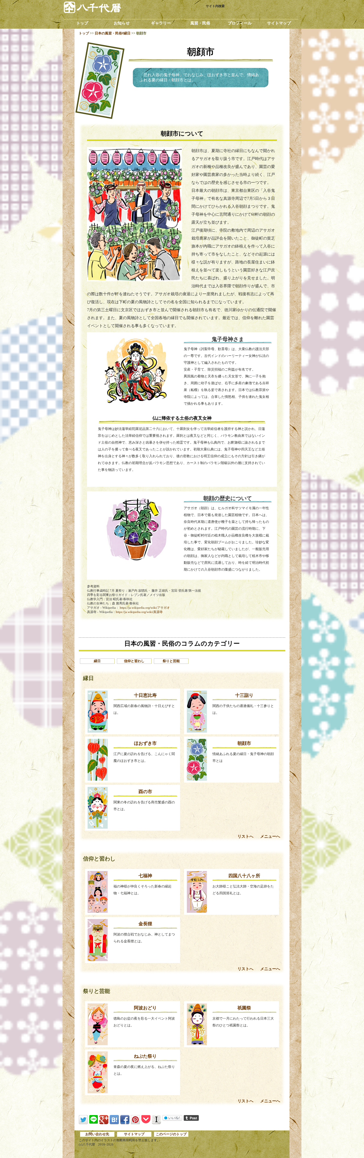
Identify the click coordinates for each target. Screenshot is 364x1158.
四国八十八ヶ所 (244, 875)
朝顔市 (244, 743)
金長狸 (145, 923)
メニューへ (270, 836)
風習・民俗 (200, 23)
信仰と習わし (134, 661)
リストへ (245, 836)
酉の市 (145, 791)
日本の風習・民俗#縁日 (113, 33)
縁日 (97, 661)
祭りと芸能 (171, 661)
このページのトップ (171, 1134)
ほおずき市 (145, 743)
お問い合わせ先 (97, 1134)
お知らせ (122, 23)
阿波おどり (145, 1008)
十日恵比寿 (145, 695)
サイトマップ (279, 23)
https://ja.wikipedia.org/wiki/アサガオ (145, 607)
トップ (82, 23)
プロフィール (240, 23)
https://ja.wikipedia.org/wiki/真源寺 (139, 612)
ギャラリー (161, 23)
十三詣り (244, 695)
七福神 (145, 875)
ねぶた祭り (145, 1056)
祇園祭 (244, 1008)
